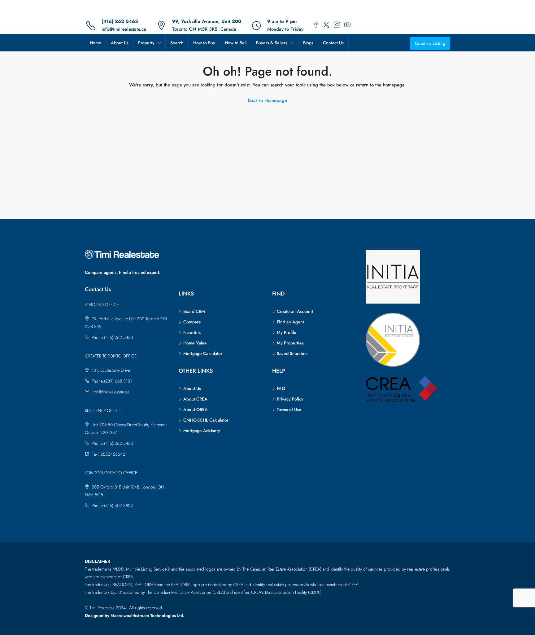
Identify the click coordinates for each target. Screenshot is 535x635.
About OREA (195, 409)
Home (95, 43)
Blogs (308, 43)
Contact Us (333, 43)
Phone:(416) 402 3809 (112, 505)
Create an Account (295, 311)
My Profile (286, 332)
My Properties (290, 343)
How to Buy (204, 43)
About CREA (195, 399)
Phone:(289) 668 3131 (112, 381)
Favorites (192, 332)
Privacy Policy (290, 399)
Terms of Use (289, 409)
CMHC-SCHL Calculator (205, 420)
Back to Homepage (267, 100)
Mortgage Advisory (201, 430)
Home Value (195, 343)
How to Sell (235, 43)
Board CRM (194, 311)
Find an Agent (290, 322)
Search (177, 43)
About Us (119, 43)
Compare (192, 322)
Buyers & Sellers (271, 43)
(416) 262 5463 (120, 21)
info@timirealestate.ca (124, 29)
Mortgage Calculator (202, 353)
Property (146, 43)
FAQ (281, 388)
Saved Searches (292, 353)
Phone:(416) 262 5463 (112, 337)
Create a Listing (430, 43)
